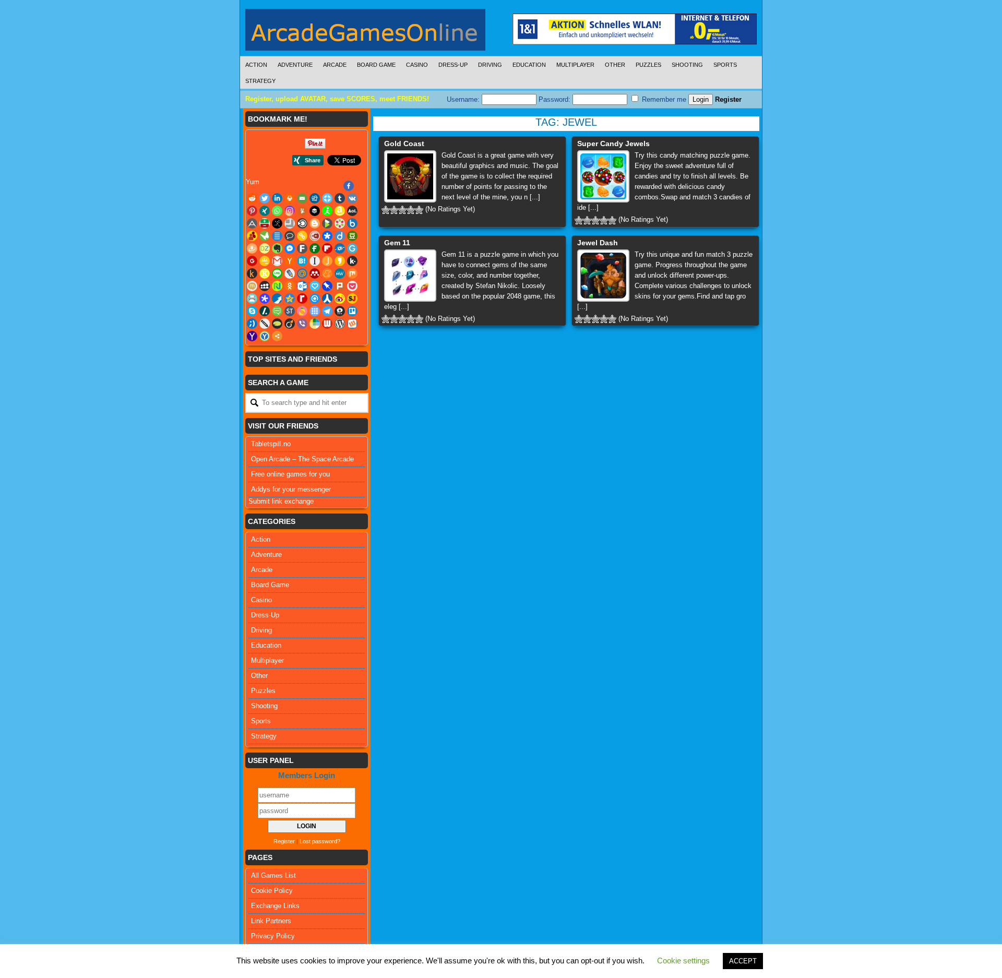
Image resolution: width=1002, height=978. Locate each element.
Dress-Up (453, 65)
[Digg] (314, 198)
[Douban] (352, 236)
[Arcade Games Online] (365, 32)
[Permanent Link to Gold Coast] (410, 176)
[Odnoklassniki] (289, 286)
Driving (490, 65)
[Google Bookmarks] (252, 261)
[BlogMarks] (327, 223)
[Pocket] (352, 286)
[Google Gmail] (277, 261)
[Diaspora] (327, 236)
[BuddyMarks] (252, 236)
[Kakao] (340, 261)
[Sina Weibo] (340, 298)
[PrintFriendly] (252, 298)
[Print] (289, 198)
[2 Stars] (394, 210)
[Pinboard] (327, 286)
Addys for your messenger (291, 489)
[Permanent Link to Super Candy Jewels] (603, 176)
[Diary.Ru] (314, 236)
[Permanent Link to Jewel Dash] (603, 275)
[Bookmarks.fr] (340, 223)
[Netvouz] (277, 286)
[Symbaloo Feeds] (314, 311)
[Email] (302, 198)
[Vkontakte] (352, 198)
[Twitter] (264, 198)
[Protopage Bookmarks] (264, 298)
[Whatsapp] (277, 211)
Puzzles (648, 65)
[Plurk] (340, 286)
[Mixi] (252, 286)
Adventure (295, 65)
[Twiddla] (264, 323)
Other (615, 65)
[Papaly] (314, 286)
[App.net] (252, 223)
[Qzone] (289, 298)
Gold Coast (404, 143)
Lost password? (320, 841)
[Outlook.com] (302, 286)
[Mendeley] (314, 273)
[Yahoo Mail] (252, 336)
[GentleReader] (352, 248)
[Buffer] (314, 211)
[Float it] (327, 198)
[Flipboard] (327, 248)
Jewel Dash (597, 242)
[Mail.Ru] (302, 273)
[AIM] (327, 211)
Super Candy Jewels (613, 143)
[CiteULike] (277, 236)
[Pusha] (277, 298)
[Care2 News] (264, 236)
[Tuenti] (252, 323)
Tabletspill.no (271, 444)
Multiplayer (575, 65)
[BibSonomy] (277, 223)
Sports (725, 65)
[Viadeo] (289, 323)
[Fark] (302, 248)
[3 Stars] (402, 210)
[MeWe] (340, 273)
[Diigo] (340, 236)
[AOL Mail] (352, 211)
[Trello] (352, 311)
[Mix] (352, 273)
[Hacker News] (289, 261)
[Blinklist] (302, 223)
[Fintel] (314, 248)
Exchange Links (275, 906)
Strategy (260, 81)
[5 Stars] (419, 210)
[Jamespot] (327, 261)
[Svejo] (302, 311)
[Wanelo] (314, 323)
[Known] (264, 273)
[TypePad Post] (277, 323)
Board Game (376, 65)
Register (728, 99)
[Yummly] (302, 211)
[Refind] (314, 298)
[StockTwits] (289, 311)
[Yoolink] (264, 336)
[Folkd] (340, 248)
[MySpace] (264, 286)
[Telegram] (327, 311)
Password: (555, 99)
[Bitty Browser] (289, 223)
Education (529, 65)
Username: (464, 99)
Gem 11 (397, 242)
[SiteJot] (352, 298)
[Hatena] (302, 261)
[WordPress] (340, 323)
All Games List (273, 875)
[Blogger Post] (314, 223)
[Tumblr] (340, 198)
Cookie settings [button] (683, 960)
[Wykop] (352, 323)
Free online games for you (290, 474)
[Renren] (327, 298)
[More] (277, 336)
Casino (417, 65)
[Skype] (252, 311)
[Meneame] (327, 273)
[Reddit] (252, 198)
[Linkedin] (277, 198)
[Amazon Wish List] (340, 211)
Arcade (335, 65)
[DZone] (264, 248)
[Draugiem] (252, 248)
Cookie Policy (272, 890)
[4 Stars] (411, 210)
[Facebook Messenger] (289, 248)
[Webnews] (327, 323)
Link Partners (271, 921)
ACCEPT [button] (743, 961)
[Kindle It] (252, 273)
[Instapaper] (314, 261)
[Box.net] (352, 223)
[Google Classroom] (264, 261)
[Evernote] (277, 248)
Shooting (687, 65)
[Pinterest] (252, 211)
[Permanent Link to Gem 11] (410, 275)
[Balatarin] (264, 223)
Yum (252, 182)
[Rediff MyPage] (302, 298)
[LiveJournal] (289, 273)
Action (256, 65)
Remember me (663, 99)
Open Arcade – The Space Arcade (302, 459)
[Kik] (352, 261)
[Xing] (264, 211)
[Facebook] (348, 186)
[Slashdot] (264, 311)
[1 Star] (385, 210)
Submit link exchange (281, 501)
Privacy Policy (273, 936)
